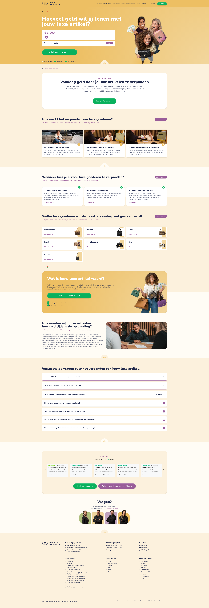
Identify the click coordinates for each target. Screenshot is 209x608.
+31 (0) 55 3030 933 (111, 509)
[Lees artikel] (104, 377)
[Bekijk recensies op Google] (45, 12)
